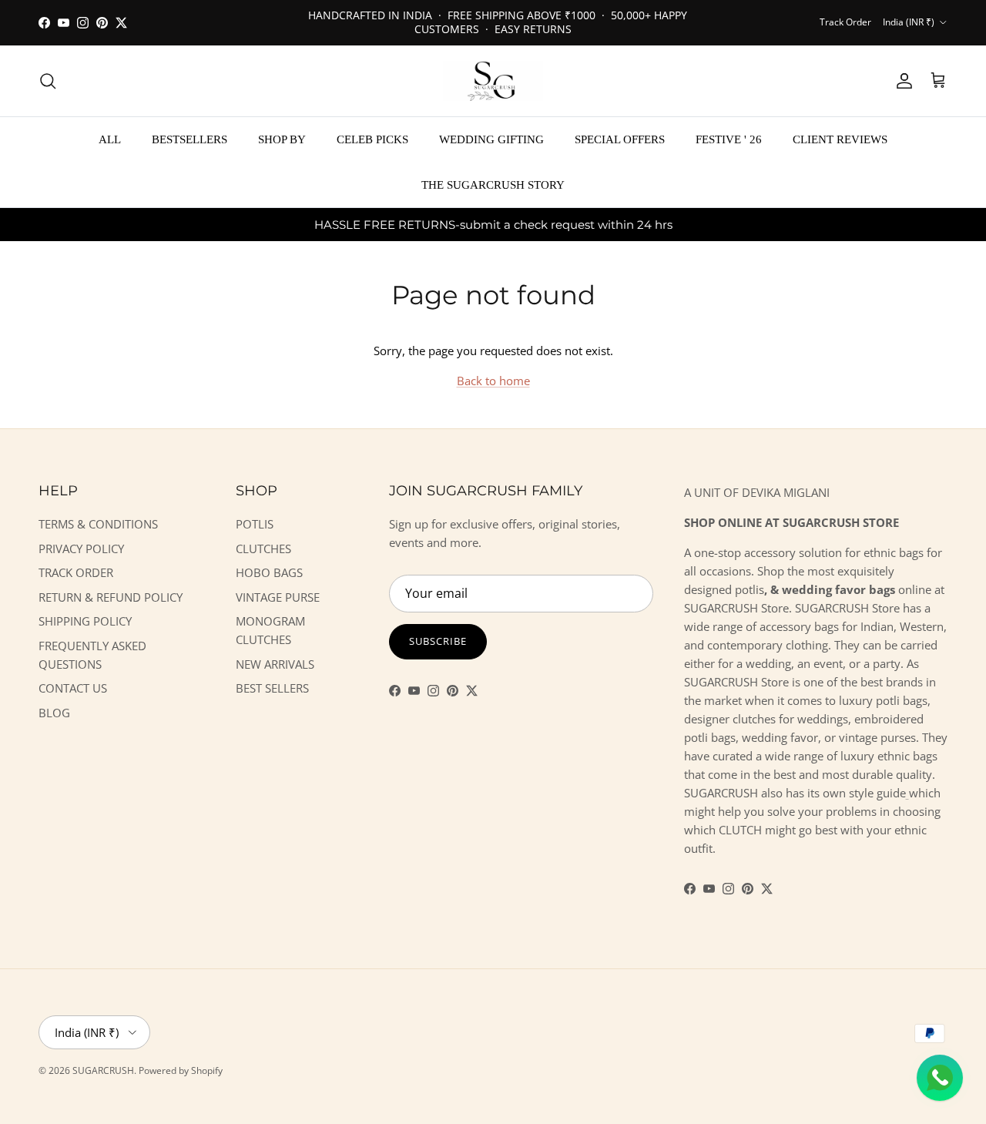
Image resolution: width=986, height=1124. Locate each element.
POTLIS (254, 524)
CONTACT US (73, 688)
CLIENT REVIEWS (840, 139)
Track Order (845, 22)
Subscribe (438, 641)
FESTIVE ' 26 (729, 139)
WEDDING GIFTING (491, 139)
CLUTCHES (263, 548)
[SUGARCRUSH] (493, 81)
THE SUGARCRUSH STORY (493, 184)
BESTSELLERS (189, 139)
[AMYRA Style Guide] (907, 792)
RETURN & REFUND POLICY (111, 597)
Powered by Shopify (181, 1070)
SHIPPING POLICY (85, 621)
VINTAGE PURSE (278, 597)
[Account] (901, 81)
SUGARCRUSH (103, 1070)
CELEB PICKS (372, 139)
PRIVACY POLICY (81, 548)
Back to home (493, 380)
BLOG (54, 712)
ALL (110, 139)
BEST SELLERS (272, 688)
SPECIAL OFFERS (620, 139)
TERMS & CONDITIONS (98, 524)
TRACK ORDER (76, 572)
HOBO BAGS (269, 572)
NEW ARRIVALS (275, 664)
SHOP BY (282, 139)
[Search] (48, 81)
